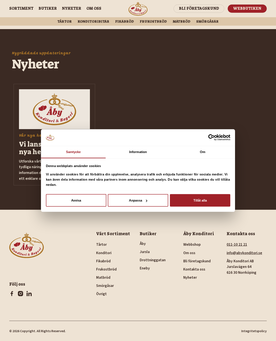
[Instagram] (20, 293)
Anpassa (135, 200)
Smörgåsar (207, 21)
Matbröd (181, 21)
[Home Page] (138, 9)
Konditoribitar (93, 21)
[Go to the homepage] (26, 248)
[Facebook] (11, 293)
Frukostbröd (153, 21)
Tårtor (64, 21)
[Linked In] (29, 293)
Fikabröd (124, 21)
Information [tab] (138, 151)
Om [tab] (202, 151)
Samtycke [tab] (73, 151)
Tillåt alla (200, 200)
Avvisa (76, 200)
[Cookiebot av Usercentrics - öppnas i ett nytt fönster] (211, 137)
